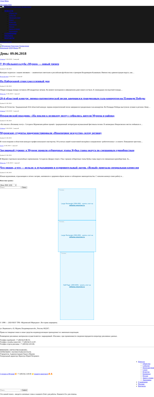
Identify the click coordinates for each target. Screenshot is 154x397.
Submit (24, 390)
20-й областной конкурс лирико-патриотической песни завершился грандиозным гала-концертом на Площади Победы (72, 98)
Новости (9, 11)
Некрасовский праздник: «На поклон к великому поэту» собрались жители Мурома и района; (57, 115)
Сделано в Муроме (7, 374)
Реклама (9, 36)
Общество (13, 13)
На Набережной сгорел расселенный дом (24, 81)
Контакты (9, 38)
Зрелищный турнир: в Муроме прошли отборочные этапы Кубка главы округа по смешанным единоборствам (67, 150)
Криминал (13, 24)
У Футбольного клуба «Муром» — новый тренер (29, 63)
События (12, 15)
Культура (12, 22)
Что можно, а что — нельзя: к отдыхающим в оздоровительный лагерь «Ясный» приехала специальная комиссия (69, 167)
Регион (11, 27)
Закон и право (14, 29)
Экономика (13, 31)
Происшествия (14, 18)
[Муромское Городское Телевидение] (16, 7)
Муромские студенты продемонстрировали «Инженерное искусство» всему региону (51, 133)
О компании (10, 33)
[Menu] (1, 7)
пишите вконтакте (41, 374)
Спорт (11, 20)
